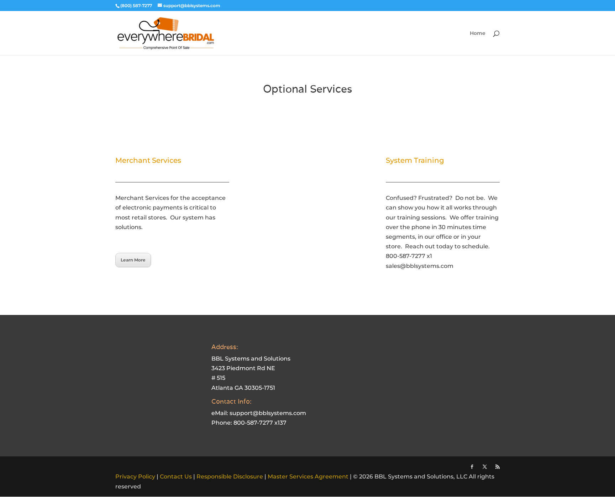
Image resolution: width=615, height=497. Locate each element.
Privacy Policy (135, 476)
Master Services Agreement (308, 476)
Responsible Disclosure (229, 476)
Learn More (133, 260)
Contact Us (176, 476)
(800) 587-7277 (136, 5)
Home (477, 33)
